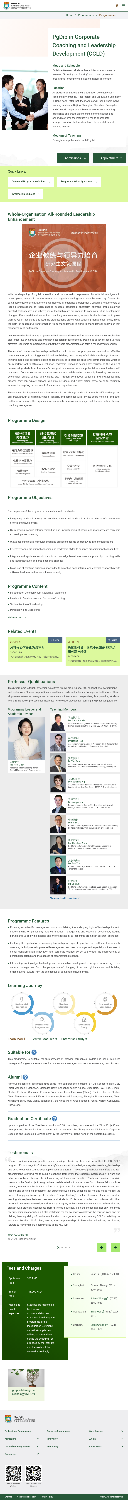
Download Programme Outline (28, 181)
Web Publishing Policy (26, 1497)
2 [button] (62, 1247)
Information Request (23, 194)
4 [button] (69, 1247)
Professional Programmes (18, 1431)
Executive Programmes (58, 1431)
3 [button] (65, 1247)
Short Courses (106, 1431)
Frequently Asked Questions (76, 181)
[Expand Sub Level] (121, 1431)
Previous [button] (101, 1247)
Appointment (109, 158)
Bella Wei (96, 1311)
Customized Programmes (22, 1446)
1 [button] (58, 1247)
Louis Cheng (98, 1324)
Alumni (106, 1439)
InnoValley (52, 1439)
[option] (35, 649)
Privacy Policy (47, 1497)
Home (69, 15)
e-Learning (52, 1446)
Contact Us (22, 1454)
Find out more (14, 617)
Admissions (73, 158)
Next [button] (115, 1247)
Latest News (106, 1446)
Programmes (86, 15)
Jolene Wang (98, 1298)
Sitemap (8, 1497)
